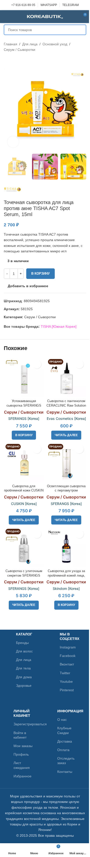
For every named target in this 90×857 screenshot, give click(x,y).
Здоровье (24, 685)
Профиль (21, 754)
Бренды (22, 643)
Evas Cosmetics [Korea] (66, 418)
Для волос (24, 651)
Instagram (68, 647)
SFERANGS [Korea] (23, 418)
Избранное (23, 776)
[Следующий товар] (19, 61)
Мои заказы (23, 746)
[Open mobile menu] (5, 17)
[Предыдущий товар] (7, 61)
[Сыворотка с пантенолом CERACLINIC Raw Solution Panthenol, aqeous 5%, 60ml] (66, 377)
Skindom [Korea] (66, 588)
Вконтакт (67, 664)
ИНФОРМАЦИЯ (67, 711)
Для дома (24, 677)
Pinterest (67, 690)
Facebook (68, 656)
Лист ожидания (22, 765)
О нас (62, 720)
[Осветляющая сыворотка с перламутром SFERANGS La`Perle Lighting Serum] (66, 462)
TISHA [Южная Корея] (58, 326)
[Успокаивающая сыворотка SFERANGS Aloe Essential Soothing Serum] (24, 377)
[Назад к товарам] (13, 61)
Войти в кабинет (20, 735)
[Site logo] (45, 16)
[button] (24, 435)
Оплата (63, 750)
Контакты (64, 772)
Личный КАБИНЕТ (22, 713)
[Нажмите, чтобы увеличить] (13, 141)
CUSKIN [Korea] (24, 503)
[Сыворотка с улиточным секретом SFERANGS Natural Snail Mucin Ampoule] (24, 547)
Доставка (64, 741)
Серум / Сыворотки (19, 50)
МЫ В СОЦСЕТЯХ (68, 636)
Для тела (23, 668)
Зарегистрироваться (23, 724)
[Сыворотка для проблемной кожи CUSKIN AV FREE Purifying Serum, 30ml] (24, 462)
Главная (10, 44)
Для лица (30, 44)
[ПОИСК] (81, 30)
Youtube (66, 681)
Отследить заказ (65, 760)
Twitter (65, 673)
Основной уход (54, 44)
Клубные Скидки (64, 730)
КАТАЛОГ (24, 634)
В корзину (40, 273)
